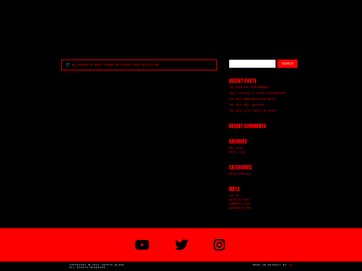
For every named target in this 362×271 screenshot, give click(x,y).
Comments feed (240, 204)
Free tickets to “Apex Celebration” (257, 93)
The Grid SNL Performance (249, 87)
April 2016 (237, 152)
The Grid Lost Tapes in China (252, 110)
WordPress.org (240, 208)
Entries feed (239, 199)
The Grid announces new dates (252, 99)
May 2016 (235, 148)
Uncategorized (240, 174)
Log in (234, 195)
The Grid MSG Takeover (246, 105)
